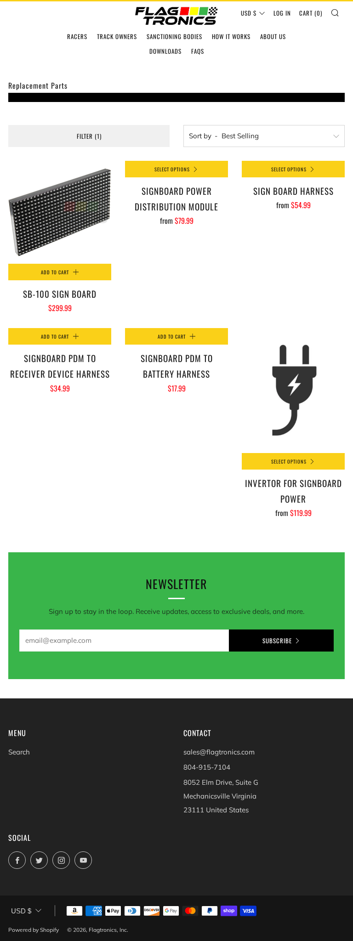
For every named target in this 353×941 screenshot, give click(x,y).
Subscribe (277, 640)
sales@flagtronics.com (219, 752)
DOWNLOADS (165, 51)
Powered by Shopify (33, 929)
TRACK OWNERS (117, 36)
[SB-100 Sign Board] (59, 212)
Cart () (310, 12)
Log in (282, 12)
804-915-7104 (206, 767)
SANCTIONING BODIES (174, 36)
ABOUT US (273, 36)
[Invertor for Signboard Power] (293, 390)
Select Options (172, 169)
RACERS (77, 36)
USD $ (248, 12)
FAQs (197, 51)
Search (19, 752)
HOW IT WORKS (231, 36)
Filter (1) (89, 136)
